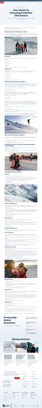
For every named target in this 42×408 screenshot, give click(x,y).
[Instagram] (6, 382)
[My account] (36, 2)
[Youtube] (8, 382)
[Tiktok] (10, 382)
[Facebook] (4, 382)
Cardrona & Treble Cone (11, 405)
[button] (35, 2)
